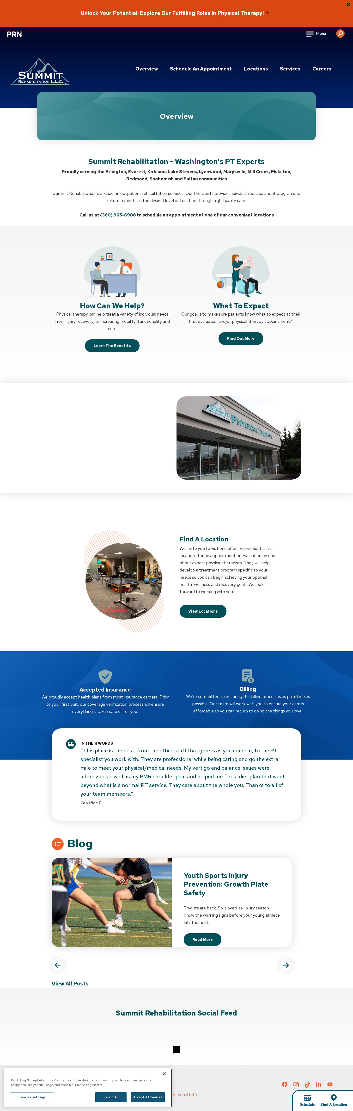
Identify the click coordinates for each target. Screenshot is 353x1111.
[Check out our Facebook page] (284, 1085)
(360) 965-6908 (118, 215)
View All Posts (70, 983)
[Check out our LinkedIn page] (318, 1086)
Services (290, 69)
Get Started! (72, 468)
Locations (256, 69)
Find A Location (334, 1104)
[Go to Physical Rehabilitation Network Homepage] (20, 37)
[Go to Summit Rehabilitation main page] (40, 71)
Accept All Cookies (147, 1097)
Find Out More (241, 338)
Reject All (110, 1097)
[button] (340, 31)
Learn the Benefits (112, 345)
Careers (321, 69)
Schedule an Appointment (201, 69)
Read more (206, 941)
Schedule (307, 1104)
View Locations (203, 611)
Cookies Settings (32, 1097)
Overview (146, 69)
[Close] (164, 1073)
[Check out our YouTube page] (330, 1085)
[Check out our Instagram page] (296, 1086)
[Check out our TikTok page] (307, 1086)
